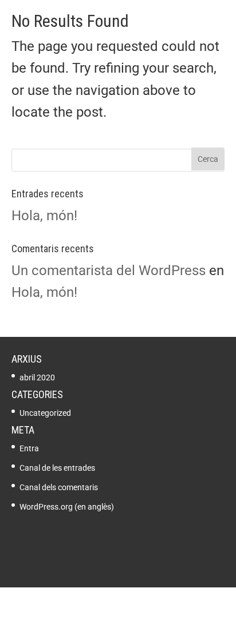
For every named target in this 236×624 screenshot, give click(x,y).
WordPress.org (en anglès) (66, 506)
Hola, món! (44, 216)
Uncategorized (45, 413)
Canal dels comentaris (58, 487)
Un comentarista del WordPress (108, 271)
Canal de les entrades (57, 467)
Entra (29, 448)
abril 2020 (37, 377)
